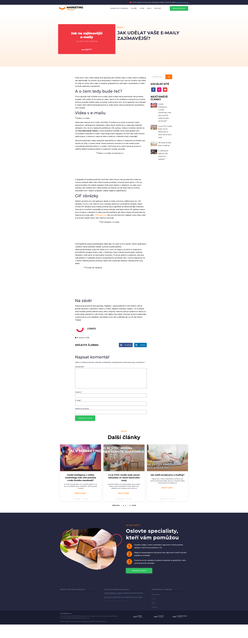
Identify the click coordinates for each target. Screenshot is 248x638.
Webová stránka (82, 409)
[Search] (168, 76)
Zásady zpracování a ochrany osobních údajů (77, 621)
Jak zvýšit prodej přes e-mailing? (167, 475)
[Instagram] (159, 89)
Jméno (78, 392)
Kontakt (62, 621)
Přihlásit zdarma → (183, 2)
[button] (126, 345)
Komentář (80, 367)
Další (134, 505)
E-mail (78, 400)
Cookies (93, 621)
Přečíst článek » (81, 493)
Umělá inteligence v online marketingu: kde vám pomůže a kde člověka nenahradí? (164, 112)
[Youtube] (165, 89)
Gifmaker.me (100, 215)
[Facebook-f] (153, 89)
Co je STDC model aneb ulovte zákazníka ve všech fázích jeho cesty (165, 131)
